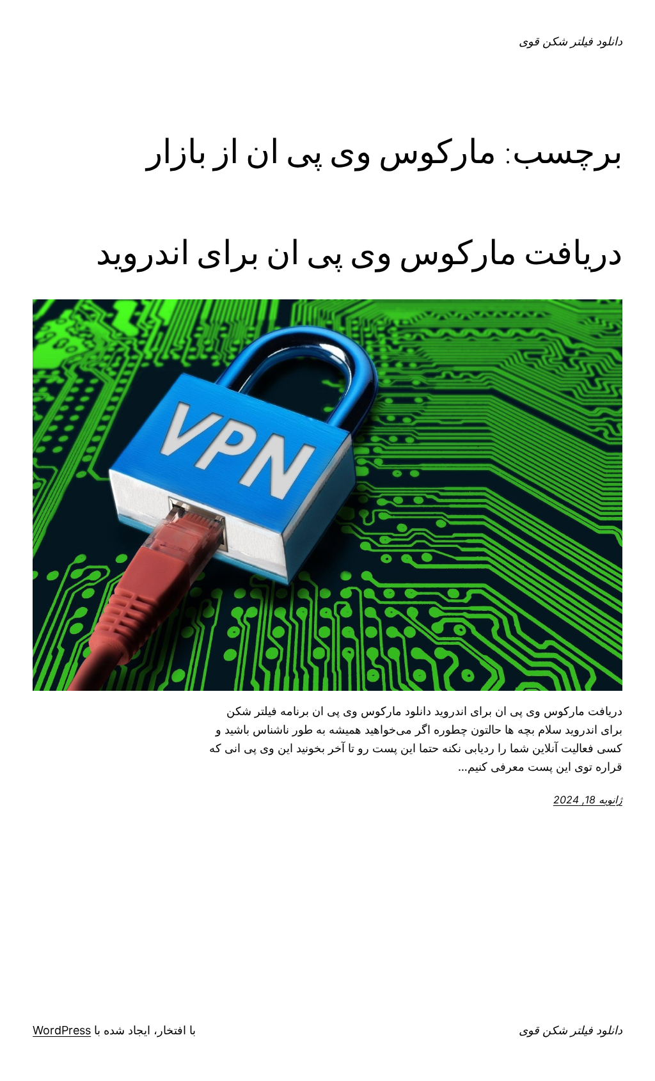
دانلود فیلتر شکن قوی (570, 41)
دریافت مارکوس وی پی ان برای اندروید (359, 252)
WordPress (62, 1030)
